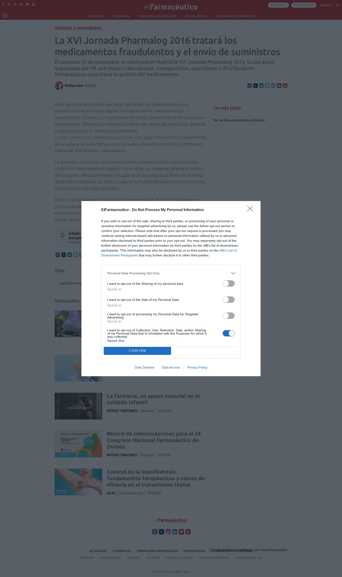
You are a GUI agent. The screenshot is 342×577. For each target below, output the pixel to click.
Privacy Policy (197, 367)
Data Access (171, 367)
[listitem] (171, 273)
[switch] (229, 283)
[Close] (251, 210)
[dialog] (171, 288)
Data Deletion (145, 367)
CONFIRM (137, 350)
